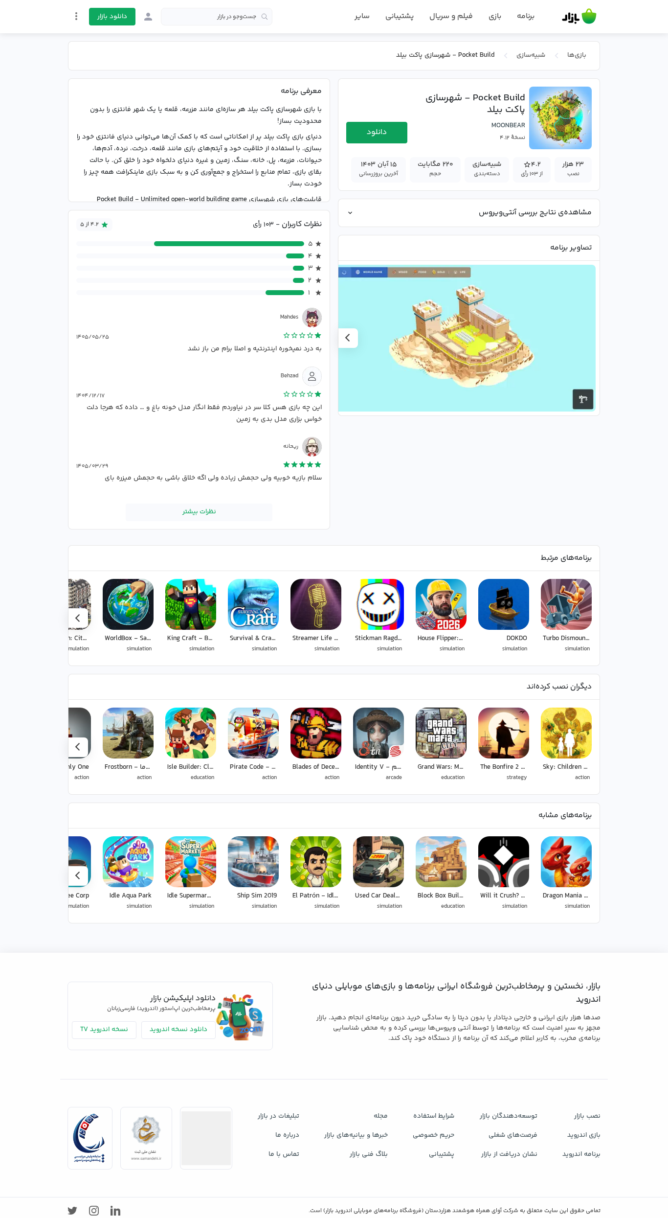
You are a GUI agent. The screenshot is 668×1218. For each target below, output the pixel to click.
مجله (381, 1116)
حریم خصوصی (433, 1135)
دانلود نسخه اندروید (178, 1029)
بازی (495, 17)
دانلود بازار (112, 16)
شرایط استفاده (433, 1116)
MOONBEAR (508, 125)
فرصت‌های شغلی (513, 1135)
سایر (362, 17)
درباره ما (287, 1135)
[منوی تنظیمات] (76, 16)
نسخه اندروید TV (104, 1029)
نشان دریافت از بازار (509, 1154)
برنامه (525, 17)
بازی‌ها (576, 55)
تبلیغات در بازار (278, 1116)
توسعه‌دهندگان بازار (508, 1116)
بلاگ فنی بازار (369, 1154)
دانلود (377, 132)
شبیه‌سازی (530, 55)
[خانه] (579, 16)
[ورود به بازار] (148, 16)
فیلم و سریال (451, 16)
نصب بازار (587, 1116)
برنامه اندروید (581, 1154)
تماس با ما (283, 1154)
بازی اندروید (584, 1135)
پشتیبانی (399, 16)
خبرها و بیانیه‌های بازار (356, 1135)
